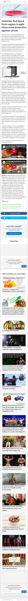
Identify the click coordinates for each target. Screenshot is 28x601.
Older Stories (19, 599)
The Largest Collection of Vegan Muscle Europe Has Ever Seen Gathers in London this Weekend (13, 430)
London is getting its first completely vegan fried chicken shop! (13, 529)
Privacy (25, 599)
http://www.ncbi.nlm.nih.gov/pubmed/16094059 (11, 204)
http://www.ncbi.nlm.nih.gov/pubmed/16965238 (11, 206)
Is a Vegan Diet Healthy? (10, 330)
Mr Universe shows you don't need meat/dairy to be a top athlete (12, 508)
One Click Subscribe (14, 233)
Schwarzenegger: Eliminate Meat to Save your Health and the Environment (13, 488)
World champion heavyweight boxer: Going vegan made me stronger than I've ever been (12, 368)
